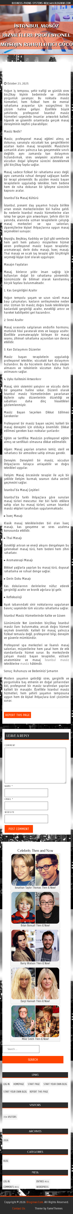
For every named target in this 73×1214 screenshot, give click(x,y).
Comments (11, 1186)
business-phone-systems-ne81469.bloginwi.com (41, 3)
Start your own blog (55, 1084)
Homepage (18, 1084)
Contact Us (18, 1208)
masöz (24, 663)
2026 (5, 1140)
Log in (6, 1084)
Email (9, 799)
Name (9, 786)
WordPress (42, 1186)
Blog (5, 1160)
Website (10, 812)
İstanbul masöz (57, 660)
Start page (34, 1084)
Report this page (17, 715)
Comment (10, 745)
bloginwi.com (34, 1202)
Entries (42, 1181)
